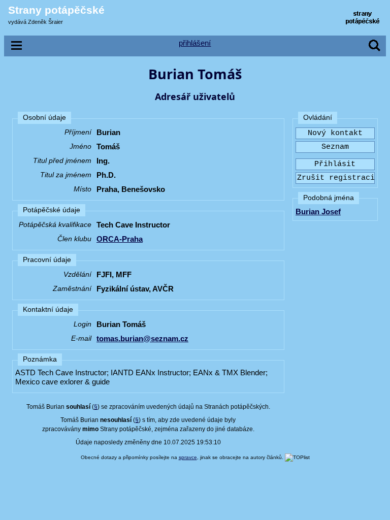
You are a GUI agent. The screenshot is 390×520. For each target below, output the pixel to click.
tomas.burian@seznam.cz (142, 338)
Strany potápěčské (56, 10)
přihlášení (195, 43)
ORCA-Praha (119, 239)
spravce (188, 457)
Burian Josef (318, 211)
